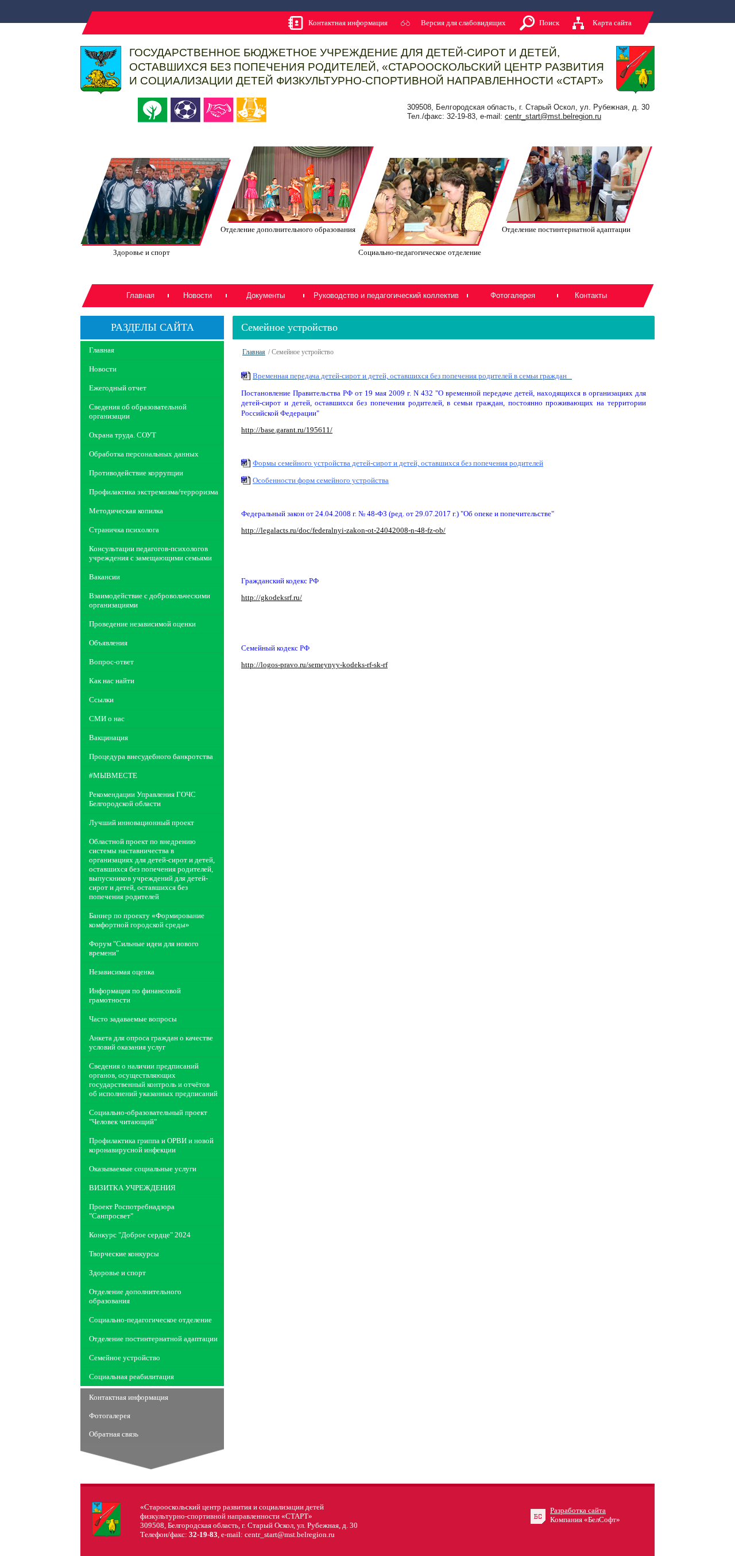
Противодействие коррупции (136, 473)
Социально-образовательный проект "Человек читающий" (148, 1117)
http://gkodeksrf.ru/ (271, 597)
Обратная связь (113, 1434)
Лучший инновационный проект (141, 822)
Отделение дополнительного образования (135, 1296)
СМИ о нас (107, 718)
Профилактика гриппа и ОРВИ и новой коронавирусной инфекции (151, 1145)
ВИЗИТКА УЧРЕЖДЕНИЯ (132, 1187)
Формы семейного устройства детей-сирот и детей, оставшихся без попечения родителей (398, 463)
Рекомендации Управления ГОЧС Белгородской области (142, 799)
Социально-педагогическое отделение (150, 1319)
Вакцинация (108, 737)
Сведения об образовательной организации (138, 411)
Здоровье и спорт (117, 1272)
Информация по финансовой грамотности (135, 995)
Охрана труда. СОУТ (122, 435)
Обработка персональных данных (144, 454)
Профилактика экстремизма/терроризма (153, 491)
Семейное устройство (124, 1357)
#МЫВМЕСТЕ (113, 775)
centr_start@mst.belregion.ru (553, 116)
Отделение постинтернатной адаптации (153, 1338)
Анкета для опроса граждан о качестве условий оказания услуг (151, 1042)
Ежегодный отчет (117, 388)
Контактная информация (348, 22)
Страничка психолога (124, 529)
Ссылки (101, 699)
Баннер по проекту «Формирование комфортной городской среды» (146, 920)
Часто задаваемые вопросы (133, 1019)
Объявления (108, 642)
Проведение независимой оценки (142, 624)
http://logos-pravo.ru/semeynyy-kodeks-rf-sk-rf (314, 664)
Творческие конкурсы (124, 1253)
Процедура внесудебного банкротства (151, 756)
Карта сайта (612, 22)
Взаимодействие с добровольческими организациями (149, 600)
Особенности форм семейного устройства (321, 480)
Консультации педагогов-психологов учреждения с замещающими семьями (150, 553)
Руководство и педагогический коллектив (386, 295)
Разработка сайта (578, 1510)
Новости (197, 295)
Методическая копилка (126, 510)
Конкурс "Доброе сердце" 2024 (140, 1234)
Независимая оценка (121, 971)
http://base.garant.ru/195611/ (286, 429)
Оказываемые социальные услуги (142, 1168)
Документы (265, 295)
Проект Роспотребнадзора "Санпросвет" (132, 1211)
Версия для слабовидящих (463, 22)
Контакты (591, 295)
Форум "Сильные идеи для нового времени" (144, 948)
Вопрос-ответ (111, 661)
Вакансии (104, 576)
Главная (140, 295)
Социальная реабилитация (131, 1376)
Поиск (549, 22)
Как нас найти (111, 680)
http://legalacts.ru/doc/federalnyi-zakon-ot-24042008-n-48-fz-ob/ (343, 530)
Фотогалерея (512, 295)
